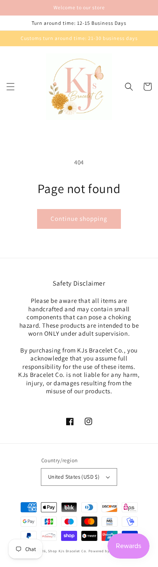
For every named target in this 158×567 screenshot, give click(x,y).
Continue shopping (79, 219)
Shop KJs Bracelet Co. (67, 550)
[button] (10, 86)
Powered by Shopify (106, 550)
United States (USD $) (73, 476)
